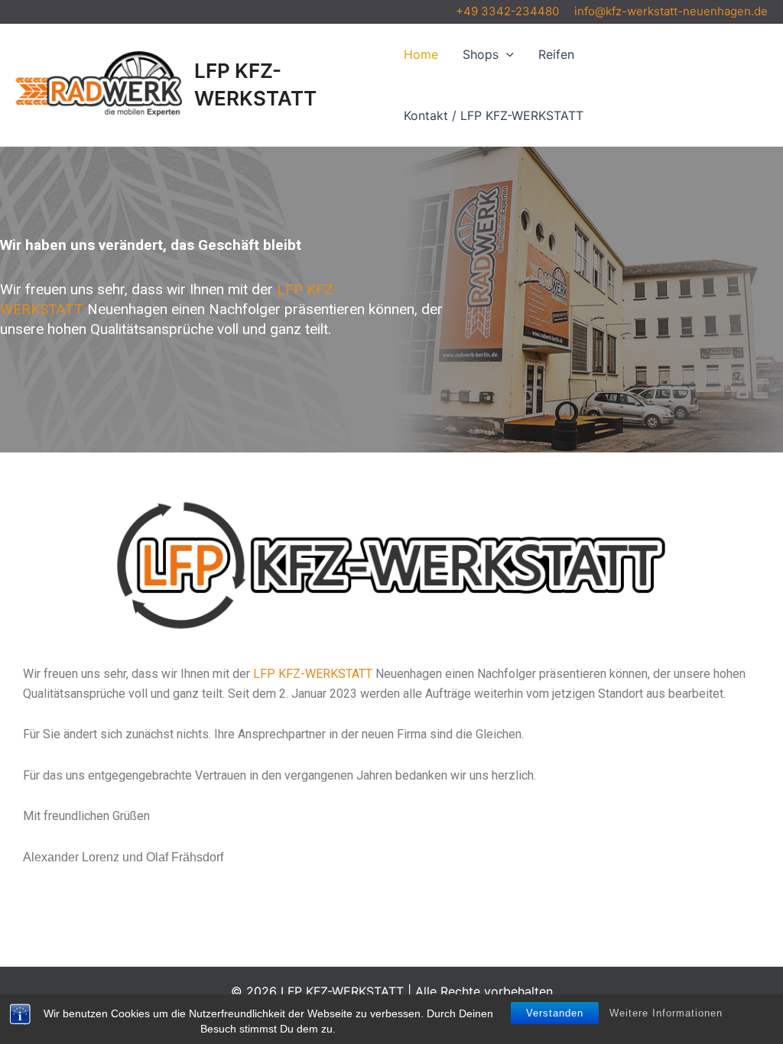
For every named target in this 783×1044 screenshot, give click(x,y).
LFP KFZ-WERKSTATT (314, 673)
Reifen (556, 54)
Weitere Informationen (666, 1013)
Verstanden (554, 1013)
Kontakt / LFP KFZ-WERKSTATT (493, 115)
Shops (481, 54)
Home (421, 54)
